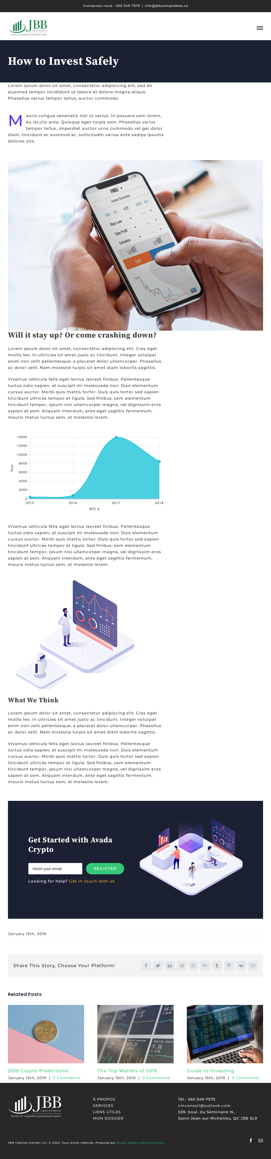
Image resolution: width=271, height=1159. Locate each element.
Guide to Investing (210, 1070)
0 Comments (66, 1077)
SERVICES (103, 1105)
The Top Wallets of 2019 (127, 1070)
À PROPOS (104, 1099)
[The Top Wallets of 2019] (135, 1034)
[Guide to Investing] (225, 1034)
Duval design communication (141, 1142)
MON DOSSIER (108, 1118)
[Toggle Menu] (260, 28)
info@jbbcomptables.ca (166, 6)
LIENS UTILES (107, 1112)
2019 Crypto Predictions (38, 1070)
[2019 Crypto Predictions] (46, 1034)
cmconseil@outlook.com (204, 1105)
